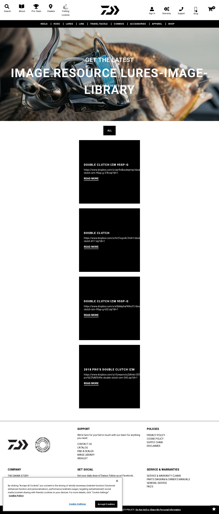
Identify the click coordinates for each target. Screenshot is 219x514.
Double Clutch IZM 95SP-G (106, 164)
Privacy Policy (125, 510)
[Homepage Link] (109, 10)
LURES (69, 24)
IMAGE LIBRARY (86, 454)
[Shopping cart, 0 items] (210, 9)
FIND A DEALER (85, 451)
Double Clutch (97, 233)
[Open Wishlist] (213, 508)
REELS (44, 24)
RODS (57, 24)
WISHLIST (82, 458)
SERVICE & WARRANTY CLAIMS (164, 475)
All (109, 130)
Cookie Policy (16, 495)
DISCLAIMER (153, 446)
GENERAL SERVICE (157, 483)
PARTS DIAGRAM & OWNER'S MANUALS (168, 479)
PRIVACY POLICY (156, 435)
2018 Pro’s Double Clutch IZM (109, 369)
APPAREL (157, 24)
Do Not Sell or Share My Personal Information (158, 510)
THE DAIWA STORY (18, 475)
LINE (81, 24)
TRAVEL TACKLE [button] (99, 24)
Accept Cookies (106, 504)
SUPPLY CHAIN (155, 442)
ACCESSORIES (138, 24)
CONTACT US (84, 444)
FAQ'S (150, 486)
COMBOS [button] (119, 24)
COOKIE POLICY (155, 438)
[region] (63, 494)
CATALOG (82, 447)
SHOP (171, 24)
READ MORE (91, 178)
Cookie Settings (77, 504)
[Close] (117, 481)
